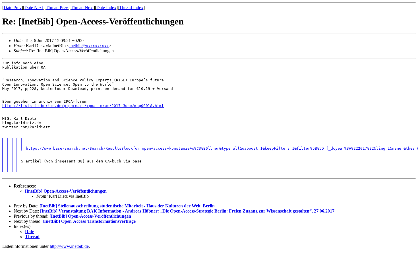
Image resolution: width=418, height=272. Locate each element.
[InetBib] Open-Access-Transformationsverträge (89, 221)
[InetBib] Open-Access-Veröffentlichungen (66, 191)
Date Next (33, 7)
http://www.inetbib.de (69, 246)
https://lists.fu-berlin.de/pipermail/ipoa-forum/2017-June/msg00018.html (83, 106)
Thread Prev (57, 7)
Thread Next (82, 7)
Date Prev (13, 7)
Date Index (106, 7)
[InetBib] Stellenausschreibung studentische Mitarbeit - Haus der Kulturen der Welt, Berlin (127, 205)
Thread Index (131, 7)
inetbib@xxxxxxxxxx (89, 45)
